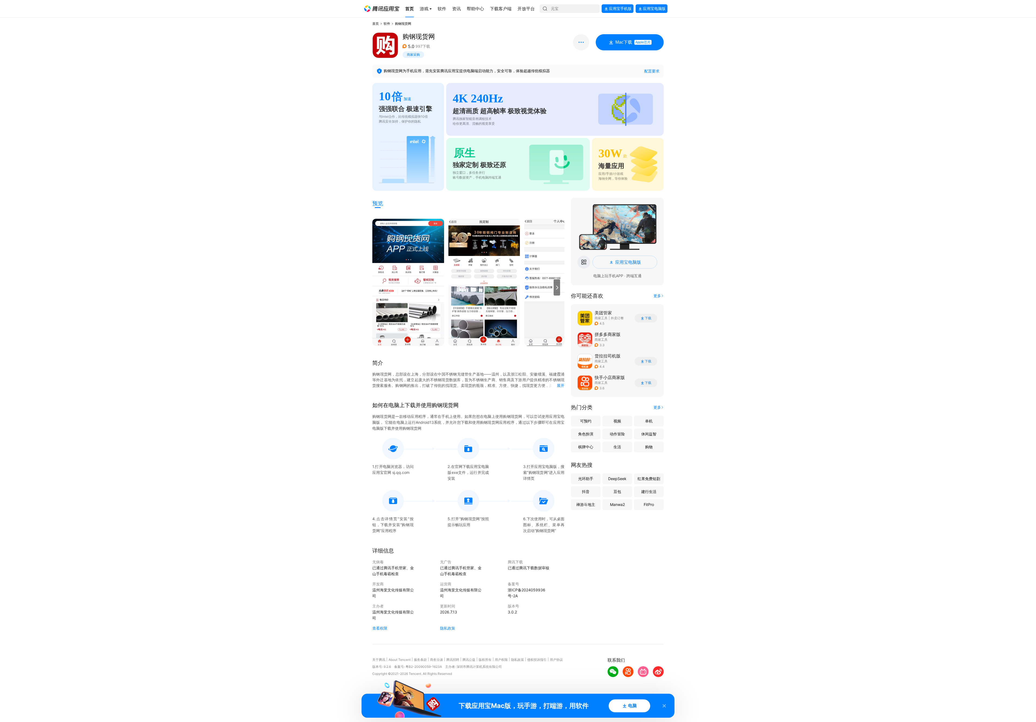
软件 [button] (387, 24)
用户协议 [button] (556, 660)
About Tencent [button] (399, 660)
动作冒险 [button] (617, 434)
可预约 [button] (585, 421)
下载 (648, 318)
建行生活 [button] (648, 491)
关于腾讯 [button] (378, 660)
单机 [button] (649, 421)
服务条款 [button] (420, 660)
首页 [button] (375, 24)
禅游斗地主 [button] (585, 504)
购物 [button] (649, 447)
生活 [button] (617, 447)
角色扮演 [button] (585, 434)
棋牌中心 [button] (585, 447)
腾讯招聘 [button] (452, 660)
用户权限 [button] (501, 660)
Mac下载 (632, 42)
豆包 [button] (617, 491)
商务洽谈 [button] (436, 660)
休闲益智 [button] (648, 434)
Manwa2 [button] (617, 504)
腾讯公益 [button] (468, 660)
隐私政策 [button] (447, 628)
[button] (381, 8)
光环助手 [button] (585, 478)
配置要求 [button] (651, 71)
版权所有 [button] (485, 660)
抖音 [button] (585, 491)
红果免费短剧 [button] (649, 478)
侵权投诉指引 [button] (537, 660)
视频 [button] (617, 421)
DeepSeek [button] (617, 478)
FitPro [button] (649, 504)
